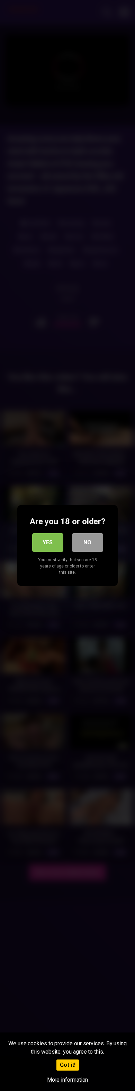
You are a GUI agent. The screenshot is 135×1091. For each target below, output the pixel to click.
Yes (48, 542)
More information (67, 1079)
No (87, 542)
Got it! (67, 1065)
